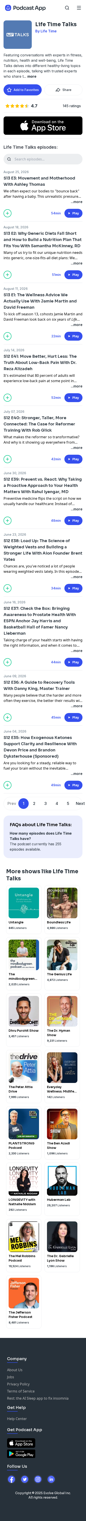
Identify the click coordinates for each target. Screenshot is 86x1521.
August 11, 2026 (16, 288)
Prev (11, 803)
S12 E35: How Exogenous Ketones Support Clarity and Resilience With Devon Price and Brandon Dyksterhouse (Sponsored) (40, 747)
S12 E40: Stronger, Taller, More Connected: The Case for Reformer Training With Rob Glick (39, 424)
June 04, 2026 (15, 731)
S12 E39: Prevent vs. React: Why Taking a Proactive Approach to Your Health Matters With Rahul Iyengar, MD (43, 485)
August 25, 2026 (16, 172)
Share (66, 90)
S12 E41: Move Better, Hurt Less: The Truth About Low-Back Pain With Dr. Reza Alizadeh (40, 362)
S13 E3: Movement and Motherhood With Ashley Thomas (39, 181)
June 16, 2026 (14, 602)
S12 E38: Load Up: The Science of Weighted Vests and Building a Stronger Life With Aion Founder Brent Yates (43, 550)
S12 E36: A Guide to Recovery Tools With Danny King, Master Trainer (39, 685)
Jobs (10, 1377)
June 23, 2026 (15, 534)
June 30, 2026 (15, 473)
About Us (14, 1369)
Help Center (17, 1418)
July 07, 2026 (14, 411)
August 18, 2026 (16, 227)
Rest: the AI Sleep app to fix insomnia (38, 1398)
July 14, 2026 (14, 350)
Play (75, 213)
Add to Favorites (26, 90)
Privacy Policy (18, 1384)
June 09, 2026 (15, 676)
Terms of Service (21, 1391)
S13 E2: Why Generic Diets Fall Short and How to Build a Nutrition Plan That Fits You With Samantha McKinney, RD (43, 239)
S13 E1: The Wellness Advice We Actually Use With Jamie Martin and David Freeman (40, 301)
